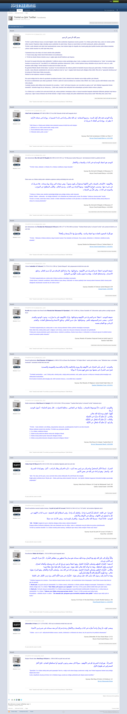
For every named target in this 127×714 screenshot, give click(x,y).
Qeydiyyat (116, 1)
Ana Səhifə (12, 10)
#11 (115, 547)
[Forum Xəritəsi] (117, 10)
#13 (115, 652)
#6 (115, 304)
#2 (115, 107)
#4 (115, 220)
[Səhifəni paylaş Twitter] (21, 699)
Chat (34, 10)
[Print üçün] (12, 699)
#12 (115, 617)
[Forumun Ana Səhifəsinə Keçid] (23, 5)
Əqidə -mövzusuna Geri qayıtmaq (111, 696)
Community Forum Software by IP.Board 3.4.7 (109, 711)
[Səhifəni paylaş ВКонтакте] (16, 699)
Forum (20, 10)
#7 (115, 354)
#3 (115, 151)
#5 (115, 260)
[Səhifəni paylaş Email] (9, 699)
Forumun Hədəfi (115, 708)
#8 (115, 397)
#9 (115, 457)
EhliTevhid (10, 708)
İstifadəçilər (27, 10)
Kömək (31, 711)
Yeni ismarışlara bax (109, 10)
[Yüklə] (14, 699)
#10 (115, 502)
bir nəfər (108, 98)
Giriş (111, 1)
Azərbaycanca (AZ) (24, 711)
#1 (115, 30)
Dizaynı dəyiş (14, 711)
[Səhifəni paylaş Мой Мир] (19, 699)
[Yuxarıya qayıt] (63, 712)
